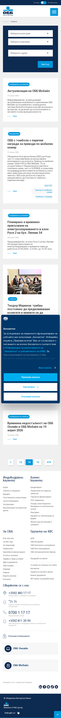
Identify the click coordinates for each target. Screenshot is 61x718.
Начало (6, 22)
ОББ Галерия (8, 566)
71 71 (13, 602)
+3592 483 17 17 (19, 593)
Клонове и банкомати (19, 636)
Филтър (45, 64)
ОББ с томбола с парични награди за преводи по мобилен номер (30, 144)
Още (15, 116)
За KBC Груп (8, 542)
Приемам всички (30, 377)
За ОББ (8, 531)
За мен (36, 2)
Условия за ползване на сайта (43, 565)
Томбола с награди (44, 197)
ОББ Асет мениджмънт (40, 549)
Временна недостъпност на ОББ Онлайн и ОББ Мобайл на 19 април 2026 (30, 426)
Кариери (6, 569)
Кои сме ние (8, 538)
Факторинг (34, 512)
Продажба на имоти (38, 559)
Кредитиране (36, 487)
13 (20, 462)
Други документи (10, 562)
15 (37, 462)
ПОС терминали (37, 500)
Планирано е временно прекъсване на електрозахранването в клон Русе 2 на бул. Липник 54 (28, 227)
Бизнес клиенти (36, 479)
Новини (6, 572)
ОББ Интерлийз (36, 542)
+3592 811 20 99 (19, 620)
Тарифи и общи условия (13, 559)
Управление (8, 549)
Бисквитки (34, 568)
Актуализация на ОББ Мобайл (28, 91)
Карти (5, 487)
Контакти (7, 579)
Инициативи (14, 134)
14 (29, 462)
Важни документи (38, 575)
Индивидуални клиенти (13, 479)
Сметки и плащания (11, 491)
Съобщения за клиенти (19, 84)
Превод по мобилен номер (43, 191)
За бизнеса (52, 2)
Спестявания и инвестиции (14, 498)
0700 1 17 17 (19, 612)
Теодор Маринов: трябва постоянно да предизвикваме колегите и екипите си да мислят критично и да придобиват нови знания (28, 313)
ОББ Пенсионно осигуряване (42, 545)
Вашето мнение (9, 576)
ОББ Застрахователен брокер (42, 552)
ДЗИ (32, 538)
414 (49, 462)
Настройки (29, 387)
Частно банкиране (11, 501)
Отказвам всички (30, 396)
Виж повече (45, 367)
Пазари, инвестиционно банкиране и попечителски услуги (41, 506)
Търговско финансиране (40, 497)
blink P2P (48, 186)
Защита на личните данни (41, 572)
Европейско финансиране (14, 552)
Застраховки (8, 504)
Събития (12, 299)
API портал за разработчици (42, 579)
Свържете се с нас (16, 585)
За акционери (9, 545)
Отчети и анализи (10, 555)
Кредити (6, 494)
